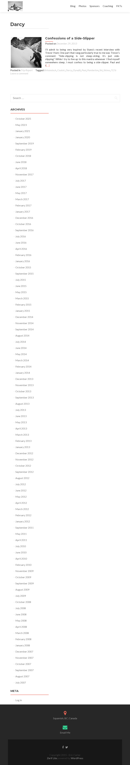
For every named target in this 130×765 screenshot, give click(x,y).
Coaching (108, 5)
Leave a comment (19, 73)
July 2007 (20, 682)
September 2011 (24, 527)
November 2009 (24, 570)
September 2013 (24, 397)
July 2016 (20, 236)
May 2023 (21, 124)
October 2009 (23, 577)
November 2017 (24, 174)
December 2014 (24, 316)
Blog (72, 5)
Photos (82, 5)
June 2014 (20, 347)
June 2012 (20, 490)
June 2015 (20, 285)
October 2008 (23, 601)
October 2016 (23, 223)
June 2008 (20, 614)
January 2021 (22, 131)
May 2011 (21, 533)
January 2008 (22, 645)
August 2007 (22, 676)
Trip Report (26, 70)
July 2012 (20, 484)
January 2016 (22, 261)
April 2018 (21, 168)
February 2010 (23, 564)
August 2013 (22, 403)
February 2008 (23, 639)
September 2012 (24, 471)
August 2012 (22, 477)
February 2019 (23, 149)
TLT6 (113, 70)
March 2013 (22, 434)
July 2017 (20, 180)
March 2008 (22, 632)
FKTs (119, 5)
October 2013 (23, 391)
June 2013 (20, 416)
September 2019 (24, 143)
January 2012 (22, 521)
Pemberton (92, 70)
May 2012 (21, 496)
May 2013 (21, 422)
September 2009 (24, 583)
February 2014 (23, 366)
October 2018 (23, 155)
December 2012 (24, 453)
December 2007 (24, 651)
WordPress (76, 758)
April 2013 (21, 428)
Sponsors (95, 5)
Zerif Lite (52, 758)
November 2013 (24, 385)
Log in (18, 700)
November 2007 (24, 657)
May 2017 (21, 192)
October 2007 (23, 663)
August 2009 (22, 589)
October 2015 (23, 267)
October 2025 (23, 118)
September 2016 (24, 230)
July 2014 (20, 341)
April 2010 (21, 558)
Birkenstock (50, 70)
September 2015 (24, 273)
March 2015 (22, 298)
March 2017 (22, 199)
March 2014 (22, 360)
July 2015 (20, 279)
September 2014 (24, 329)
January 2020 (22, 137)
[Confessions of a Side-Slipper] (26, 52)
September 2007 (24, 670)
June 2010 (20, 552)
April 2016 (21, 248)
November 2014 (24, 323)
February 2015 (23, 304)
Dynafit (77, 70)
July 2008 (20, 608)
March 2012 (22, 508)
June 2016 (20, 242)
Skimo (107, 70)
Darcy (69, 70)
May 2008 (21, 620)
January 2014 (22, 372)
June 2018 (20, 161)
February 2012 (23, 515)
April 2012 (21, 502)
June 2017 (20, 186)
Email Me (65, 732)
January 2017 (22, 211)
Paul (84, 70)
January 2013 (22, 447)
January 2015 (22, 310)
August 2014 (22, 335)
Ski (101, 70)
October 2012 (23, 465)
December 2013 (24, 378)
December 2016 (24, 217)
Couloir (61, 70)
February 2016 (23, 254)
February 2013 (23, 440)
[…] (47, 65)
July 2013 (20, 409)
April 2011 (21, 539)
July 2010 (20, 546)
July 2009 (20, 595)
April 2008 (21, 626)
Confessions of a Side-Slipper (70, 38)
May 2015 (21, 292)
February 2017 (23, 205)
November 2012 (24, 459)
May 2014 (21, 354)
